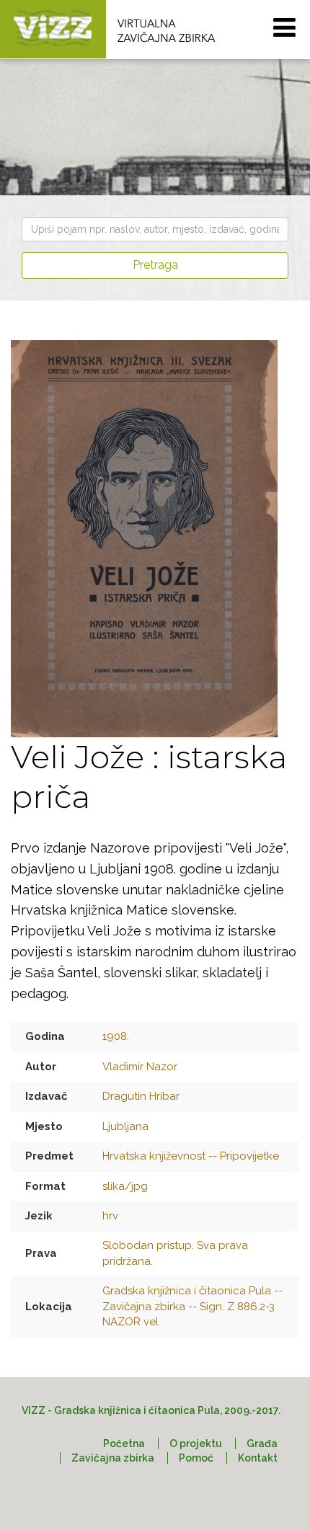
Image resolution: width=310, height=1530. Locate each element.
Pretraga (155, 265)
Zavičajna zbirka (112, 1458)
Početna (124, 1443)
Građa (262, 1443)
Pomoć (196, 1458)
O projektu (195, 1443)
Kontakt (258, 1458)
